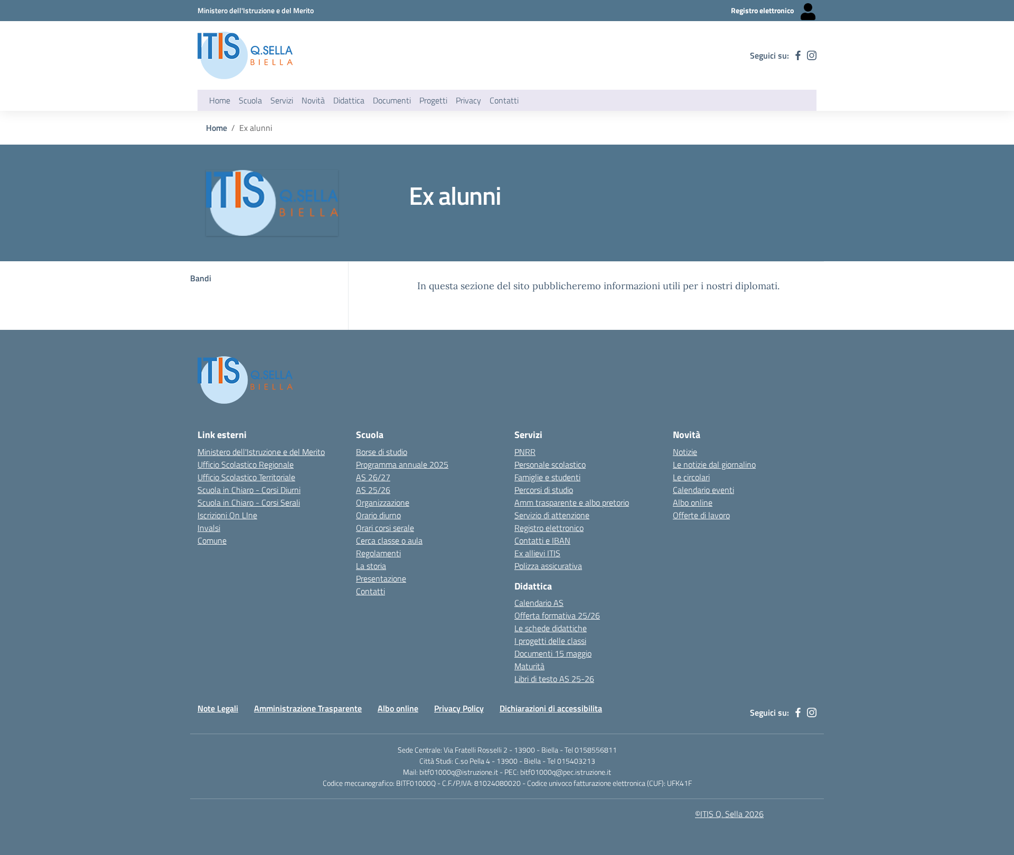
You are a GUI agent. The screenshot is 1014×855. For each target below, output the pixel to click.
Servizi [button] (281, 100)
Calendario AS (539, 602)
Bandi (200, 278)
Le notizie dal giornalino (714, 464)
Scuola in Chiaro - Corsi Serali (249, 502)
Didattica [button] (348, 100)
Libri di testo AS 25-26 (554, 678)
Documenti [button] (392, 100)
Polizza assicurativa (548, 565)
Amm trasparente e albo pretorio (571, 502)
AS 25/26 (373, 489)
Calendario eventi (703, 489)
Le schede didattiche (550, 628)
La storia (371, 565)
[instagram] (811, 55)
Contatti (370, 591)
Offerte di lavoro (701, 515)
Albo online (692, 502)
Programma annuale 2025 (402, 464)
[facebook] (798, 55)
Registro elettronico (549, 527)
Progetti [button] (433, 100)
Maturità (529, 666)
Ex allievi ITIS (537, 553)
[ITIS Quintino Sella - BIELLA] (245, 55)
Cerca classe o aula (389, 540)
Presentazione (381, 578)
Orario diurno (378, 515)
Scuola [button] (250, 100)
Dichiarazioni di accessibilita (551, 708)
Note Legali (218, 708)
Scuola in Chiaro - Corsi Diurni (249, 489)
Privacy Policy (459, 708)
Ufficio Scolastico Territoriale (246, 477)
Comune (212, 540)
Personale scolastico (550, 464)
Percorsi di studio (543, 489)
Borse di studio (381, 451)
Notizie (685, 451)
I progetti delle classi (550, 640)
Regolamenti (378, 553)
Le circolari (691, 477)
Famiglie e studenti (547, 477)
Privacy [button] (468, 100)
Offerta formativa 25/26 (557, 615)
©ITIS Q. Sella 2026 (729, 814)
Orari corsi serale (385, 527)
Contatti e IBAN (542, 540)
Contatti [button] (504, 100)
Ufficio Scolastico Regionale (246, 464)
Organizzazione (382, 502)
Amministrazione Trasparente (308, 708)
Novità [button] (313, 100)
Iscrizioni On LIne (227, 515)
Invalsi (209, 527)
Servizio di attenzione (551, 515)
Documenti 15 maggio (553, 653)
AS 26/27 (373, 477)
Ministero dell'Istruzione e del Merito (261, 451)
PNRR (525, 451)
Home (219, 100)
